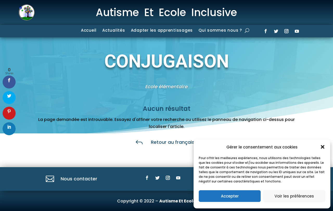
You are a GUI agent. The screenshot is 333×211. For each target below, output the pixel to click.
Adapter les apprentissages (162, 31)
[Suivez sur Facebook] (265, 31)
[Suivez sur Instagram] (286, 31)
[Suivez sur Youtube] (297, 31)
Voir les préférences (294, 196)
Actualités (113, 31)
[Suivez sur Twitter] (276, 31)
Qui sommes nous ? (220, 31)
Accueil (89, 31)
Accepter (230, 196)
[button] (322, 146)
